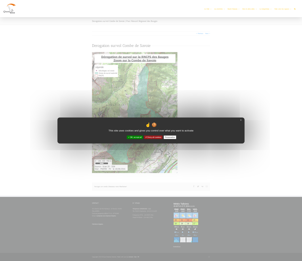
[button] (295, 8)
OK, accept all (136, 137)
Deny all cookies (154, 137)
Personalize (170, 137)
